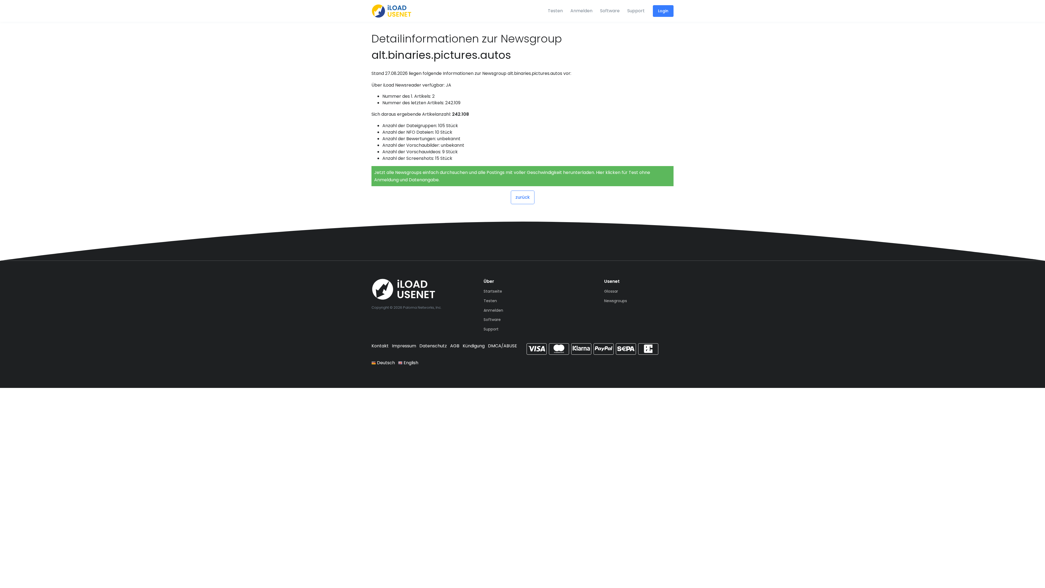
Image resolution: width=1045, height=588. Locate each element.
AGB (454, 346)
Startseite (493, 291)
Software (610, 11)
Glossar (611, 291)
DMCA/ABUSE (502, 346)
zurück (522, 197)
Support (636, 11)
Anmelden (581, 11)
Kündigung (474, 346)
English (410, 363)
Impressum (404, 346)
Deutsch (385, 363)
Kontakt (380, 346)
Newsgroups (615, 301)
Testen (555, 11)
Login (663, 11)
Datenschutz (433, 346)
